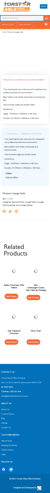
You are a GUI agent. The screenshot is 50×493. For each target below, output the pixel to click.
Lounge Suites (30, 202)
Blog (3, 419)
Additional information (31, 134)
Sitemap (4, 423)
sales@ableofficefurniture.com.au (14, 396)
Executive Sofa (18, 202)
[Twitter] (11, 469)
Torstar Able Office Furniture (13, 378)
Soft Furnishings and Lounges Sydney (18, 205)
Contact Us (6, 428)
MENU (43, 6)
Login (3, 455)
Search (46, 18)
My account (8, 25)
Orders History (7, 450)
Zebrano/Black (12, 178)
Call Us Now (25, 25)
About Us (5, 410)
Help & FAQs (6, 441)
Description (12, 134)
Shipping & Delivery (9, 446)
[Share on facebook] (4, 211)
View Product (33, 298)
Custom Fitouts (7, 414)
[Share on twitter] (10, 211)
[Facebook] (3, 469)
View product (11, 297)
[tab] (12, 134)
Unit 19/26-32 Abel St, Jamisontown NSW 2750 (21, 383)
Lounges (40, 202)
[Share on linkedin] (16, 211)
